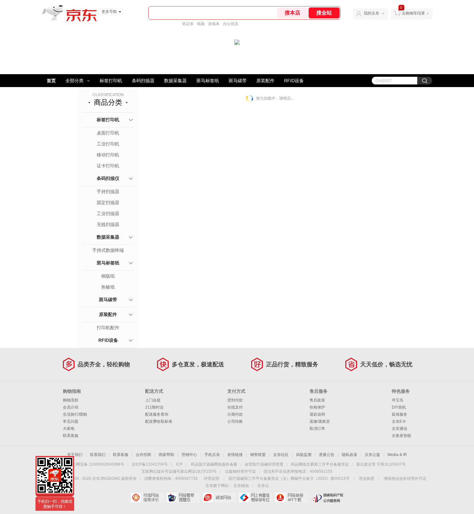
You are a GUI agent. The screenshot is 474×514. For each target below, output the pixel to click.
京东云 (263, 485)
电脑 (201, 24)
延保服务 (399, 414)
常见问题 (70, 421)
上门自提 (153, 400)
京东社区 (281, 454)
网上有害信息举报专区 (255, 497)
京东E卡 (399, 421)
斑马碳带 (238, 80)
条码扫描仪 (108, 178)
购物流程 (70, 400)
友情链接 (235, 454)
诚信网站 (219, 497)
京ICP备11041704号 (150, 464)
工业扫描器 (108, 213)
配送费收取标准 (158, 421)
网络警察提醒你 (183, 497)
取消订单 (317, 428)
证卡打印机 (108, 165)
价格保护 (317, 407)
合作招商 (143, 454)
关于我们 (75, 454)
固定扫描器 (108, 202)
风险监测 (303, 454)
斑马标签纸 (207, 80)
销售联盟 (258, 454)
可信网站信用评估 (146, 497)
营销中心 (189, 454)
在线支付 (235, 407)
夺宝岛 (397, 400)
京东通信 (399, 428)
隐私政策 (349, 454)
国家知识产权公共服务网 (327, 497)
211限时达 (154, 407)
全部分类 (74, 80)
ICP (179, 464)
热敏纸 (108, 287)
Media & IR (397, 454)
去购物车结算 (413, 13)
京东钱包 (241, 485)
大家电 (68, 428)
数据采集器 (175, 80)
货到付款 (235, 400)
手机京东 (212, 454)
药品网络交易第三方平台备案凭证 (320, 464)
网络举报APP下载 (291, 497)
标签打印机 (111, 80)
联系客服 (70, 435)
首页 (51, 80)
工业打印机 (108, 143)
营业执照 (366, 478)
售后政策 (317, 400)
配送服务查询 (156, 414)
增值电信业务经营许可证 (405, 478)
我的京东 (371, 13)
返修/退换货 (320, 421)
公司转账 (235, 421)
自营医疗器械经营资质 (264, 464)
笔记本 (188, 24)
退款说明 (317, 414)
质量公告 (326, 454)
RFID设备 (294, 80)
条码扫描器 (143, 80)
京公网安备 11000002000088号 (96, 464)
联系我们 (97, 454)
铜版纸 (108, 276)
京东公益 (372, 454)
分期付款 (235, 414)
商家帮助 (166, 454)
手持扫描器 (108, 191)
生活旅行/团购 (75, 414)
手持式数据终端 (108, 250)
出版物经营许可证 (240, 471)
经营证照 (211, 478)
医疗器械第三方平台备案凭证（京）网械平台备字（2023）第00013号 (289, 478)
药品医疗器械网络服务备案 (214, 464)
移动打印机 (108, 154)
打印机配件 (108, 327)
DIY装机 (399, 407)
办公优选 (230, 24)
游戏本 (214, 24)
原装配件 (265, 80)
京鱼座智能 (401, 435)
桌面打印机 (108, 132)
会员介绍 (70, 407)
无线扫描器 (108, 224)
